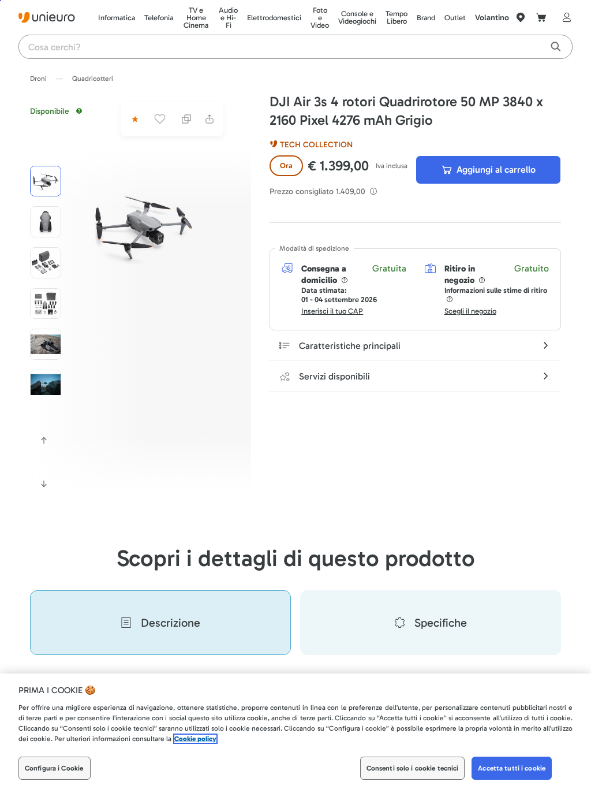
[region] (295, 731)
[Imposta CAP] (520, 17)
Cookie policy (195, 739)
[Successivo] (44, 484)
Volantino (492, 18)
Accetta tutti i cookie (511, 768)
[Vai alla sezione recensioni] (134, 119)
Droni (38, 79)
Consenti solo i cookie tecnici (412, 768)
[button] (142, 226)
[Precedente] (44, 440)
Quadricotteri (92, 79)
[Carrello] (541, 17)
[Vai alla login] (564, 17)
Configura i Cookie (54, 768)
